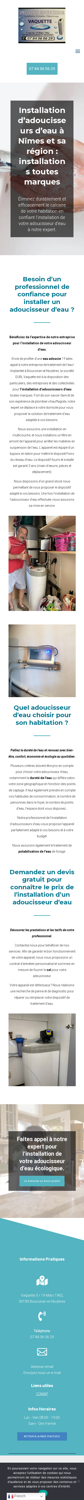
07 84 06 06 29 (42, 68)
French (19, 1496)
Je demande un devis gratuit (42, 1181)
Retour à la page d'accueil (42, 1436)
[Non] (78, 1481)
